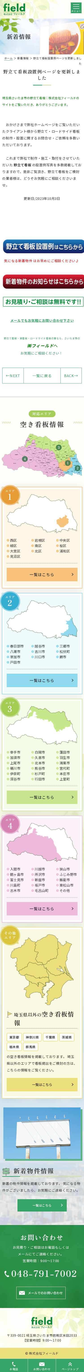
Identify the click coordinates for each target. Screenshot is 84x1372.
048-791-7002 (44, 1273)
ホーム (8, 58)
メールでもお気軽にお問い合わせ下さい (42, 320)
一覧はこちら (42, 574)
